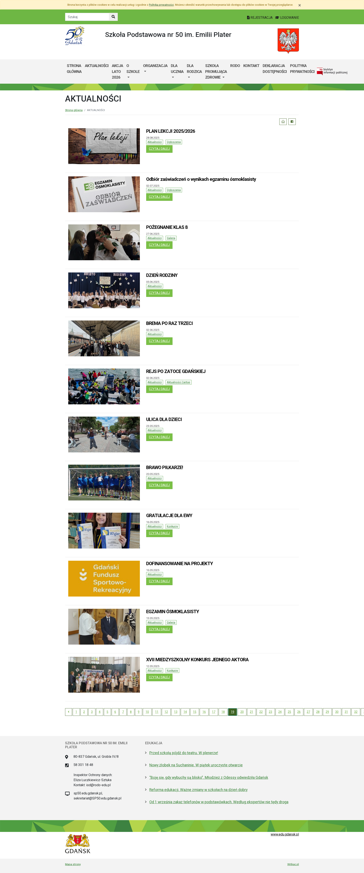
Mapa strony (73, 864)
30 (337, 711)
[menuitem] (133, 71)
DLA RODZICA (194, 68)
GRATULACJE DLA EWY (169, 515)
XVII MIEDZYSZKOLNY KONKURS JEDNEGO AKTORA (197, 659)
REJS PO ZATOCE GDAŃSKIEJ (175, 371)
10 (147, 711)
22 (261, 711)
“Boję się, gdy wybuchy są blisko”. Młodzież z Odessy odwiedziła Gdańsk (208, 777)
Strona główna (74, 68)
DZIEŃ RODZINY (161, 275)
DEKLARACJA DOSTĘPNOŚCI (275, 68)
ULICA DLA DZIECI (164, 419)
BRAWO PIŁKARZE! (164, 467)
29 (327, 711)
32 (355, 711)
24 (280, 711)
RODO (235, 65)
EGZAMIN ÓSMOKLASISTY (172, 611)
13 (175, 711)
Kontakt (251, 65)
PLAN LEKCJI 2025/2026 (170, 131)
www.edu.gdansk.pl (285, 834)
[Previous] (68, 712)
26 (299, 711)
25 (289, 711)
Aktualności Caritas (178, 382)
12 (166, 711)
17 (213, 711)
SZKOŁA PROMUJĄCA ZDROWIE (216, 71)
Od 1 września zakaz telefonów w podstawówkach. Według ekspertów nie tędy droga (218, 802)
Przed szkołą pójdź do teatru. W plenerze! (183, 753)
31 (346, 711)
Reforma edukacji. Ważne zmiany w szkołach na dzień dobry (198, 790)
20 (242, 711)
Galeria (171, 238)
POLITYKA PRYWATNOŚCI (302, 68)
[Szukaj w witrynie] (113, 17)
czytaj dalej (161, 149)
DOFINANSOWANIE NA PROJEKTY (179, 563)
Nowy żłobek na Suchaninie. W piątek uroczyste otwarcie (196, 765)
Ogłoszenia (174, 141)
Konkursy (172, 526)
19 (232, 711)
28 (318, 711)
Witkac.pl (293, 864)
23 (270, 711)
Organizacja (155, 65)
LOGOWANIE (289, 18)
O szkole (133, 68)
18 (223, 711)
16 (204, 711)
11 (156, 711)
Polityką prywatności (161, 4)
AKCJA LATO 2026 (117, 71)
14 (185, 711)
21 (251, 711)
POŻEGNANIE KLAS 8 (167, 227)
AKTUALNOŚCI (96, 65)
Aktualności (154, 141)
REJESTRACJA (261, 18)
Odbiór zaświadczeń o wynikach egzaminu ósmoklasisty (201, 179)
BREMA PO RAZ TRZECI (169, 323)
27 (308, 711)
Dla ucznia (177, 68)
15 (194, 711)
